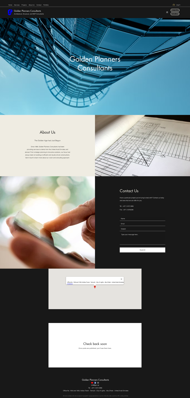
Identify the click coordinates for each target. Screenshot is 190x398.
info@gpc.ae (95, 385)
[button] (175, 10)
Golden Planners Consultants (27, 10)
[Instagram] (167, 12)
